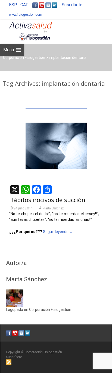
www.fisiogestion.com (25, 15)
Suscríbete (72, 4)
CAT (24, 4)
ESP (13, 4)
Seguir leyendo (58, 231)
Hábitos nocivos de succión (47, 200)
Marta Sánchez (53, 208)
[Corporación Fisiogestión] (26, 31)
